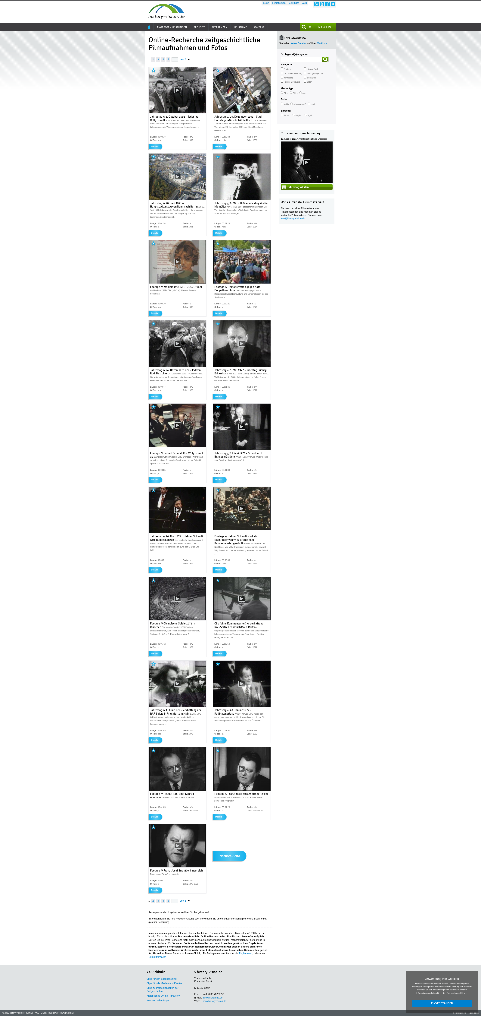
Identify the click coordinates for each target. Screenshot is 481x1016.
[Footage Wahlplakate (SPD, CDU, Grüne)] (177, 283)
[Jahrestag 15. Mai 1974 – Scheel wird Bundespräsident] (242, 449)
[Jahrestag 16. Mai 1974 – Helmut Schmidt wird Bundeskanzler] (177, 532)
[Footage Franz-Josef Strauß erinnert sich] (177, 866)
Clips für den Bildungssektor (162, 978)
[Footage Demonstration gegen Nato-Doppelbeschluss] (242, 283)
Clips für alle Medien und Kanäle (164, 983)
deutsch (287, 115)
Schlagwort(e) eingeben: (295, 54)
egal (313, 104)
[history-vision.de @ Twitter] (333, 4)
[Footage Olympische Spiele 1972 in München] (177, 619)
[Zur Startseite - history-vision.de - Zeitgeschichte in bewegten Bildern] (165, 17)
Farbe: (284, 99)
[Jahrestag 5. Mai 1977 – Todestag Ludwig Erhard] (242, 366)
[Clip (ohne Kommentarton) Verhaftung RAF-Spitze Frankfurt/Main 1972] (242, 619)
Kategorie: (287, 64)
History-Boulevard (292, 82)
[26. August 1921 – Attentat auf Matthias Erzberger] (307, 182)
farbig (286, 104)
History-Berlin (313, 69)
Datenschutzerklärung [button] (457, 993)
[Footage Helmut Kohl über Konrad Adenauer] (177, 790)
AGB (304, 3)
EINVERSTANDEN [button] (442, 1003)
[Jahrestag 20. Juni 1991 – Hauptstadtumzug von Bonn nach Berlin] (177, 199)
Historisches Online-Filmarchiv (163, 995)
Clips (286, 93)
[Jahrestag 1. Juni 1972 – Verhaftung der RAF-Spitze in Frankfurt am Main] (177, 706)
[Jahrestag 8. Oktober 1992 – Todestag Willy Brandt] (177, 112)
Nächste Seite (229, 856)
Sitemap (70, 1013)
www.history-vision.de (214, 1001)
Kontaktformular (157, 956)
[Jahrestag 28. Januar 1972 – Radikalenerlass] (242, 706)
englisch (299, 115)
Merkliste (294, 3)
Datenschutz (47, 1013)
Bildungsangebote (315, 73)
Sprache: (286, 110)
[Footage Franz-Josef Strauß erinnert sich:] (242, 790)
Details (154, 146)
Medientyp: (287, 88)
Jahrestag (288, 78)
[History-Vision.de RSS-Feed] (316, 4)
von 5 (183, 59)
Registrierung (246, 953)
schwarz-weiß (299, 104)
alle (304, 93)
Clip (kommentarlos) (293, 73)
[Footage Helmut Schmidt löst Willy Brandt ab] (177, 446)
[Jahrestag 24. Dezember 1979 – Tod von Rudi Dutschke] (177, 366)
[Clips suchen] (325, 59)
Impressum (59, 1013)
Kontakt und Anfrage (158, 1000)
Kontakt (29, 1013)
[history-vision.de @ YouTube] (322, 4)
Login (266, 3)
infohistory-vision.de (293, 218)
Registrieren (279, 3)
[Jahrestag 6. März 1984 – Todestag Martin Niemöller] (242, 199)
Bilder (309, 82)
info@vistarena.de (212, 997)
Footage (287, 69)
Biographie (311, 78)
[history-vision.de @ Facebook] (327, 4)
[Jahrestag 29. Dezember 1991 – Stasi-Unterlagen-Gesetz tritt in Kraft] (242, 112)
